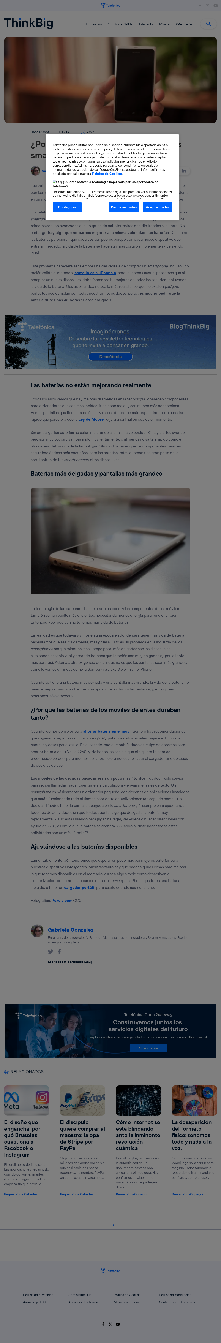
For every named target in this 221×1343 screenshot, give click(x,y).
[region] (112, 177)
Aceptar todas (158, 207)
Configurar (67, 207)
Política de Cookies (107, 174)
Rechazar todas (124, 207)
